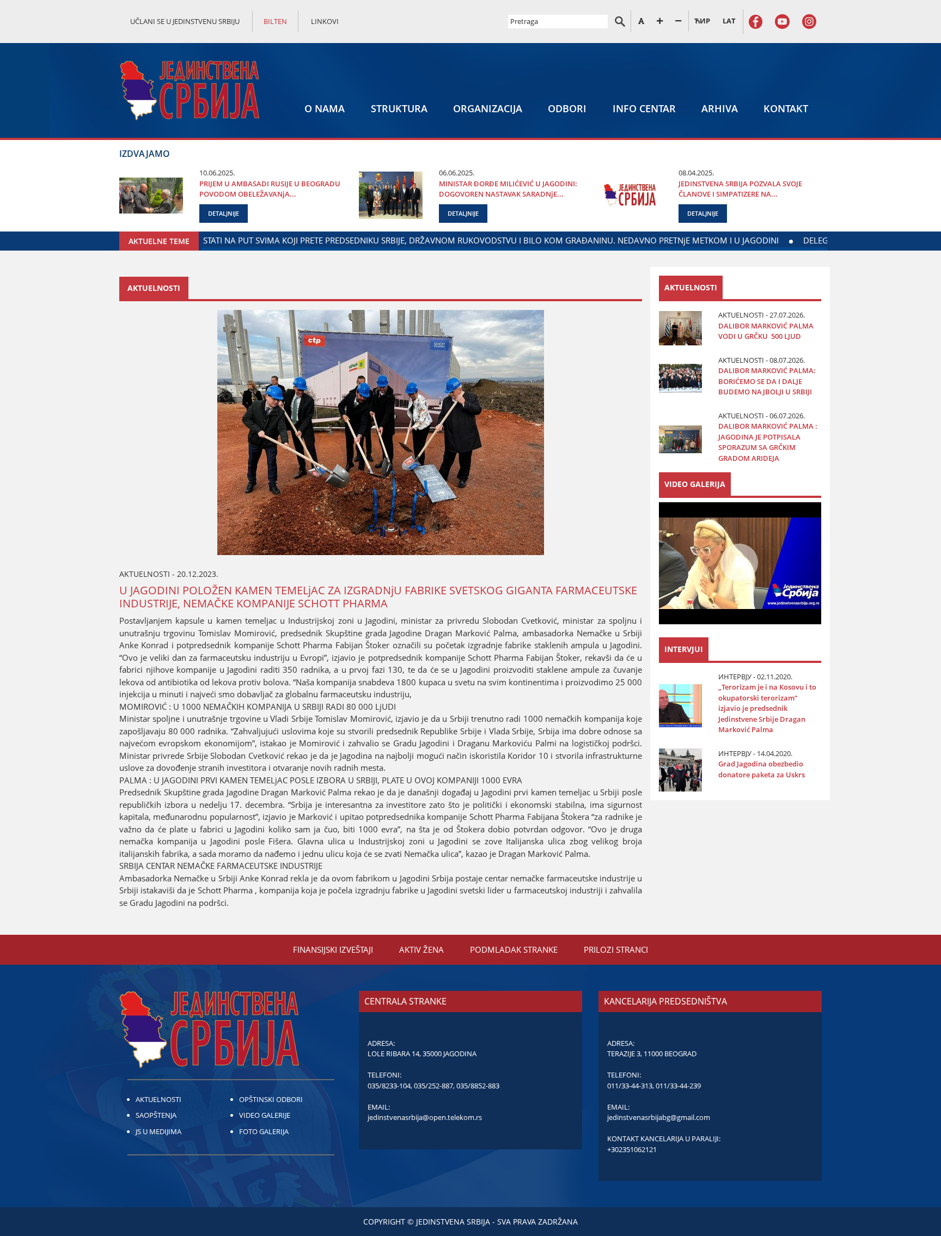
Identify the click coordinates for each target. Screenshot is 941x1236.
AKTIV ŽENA (421, 949)
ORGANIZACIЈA (487, 108)
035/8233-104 (389, 1086)
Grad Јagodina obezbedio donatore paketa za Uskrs (761, 769)
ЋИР (702, 21)
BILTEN (275, 21)
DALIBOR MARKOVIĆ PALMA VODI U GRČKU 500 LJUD (766, 331)
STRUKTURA (399, 108)
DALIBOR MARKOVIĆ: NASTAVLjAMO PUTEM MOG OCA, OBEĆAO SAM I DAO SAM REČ (694, 240)
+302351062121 (632, 1149)
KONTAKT (785, 108)
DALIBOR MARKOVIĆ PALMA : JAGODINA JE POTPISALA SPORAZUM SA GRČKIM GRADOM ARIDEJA (767, 442)
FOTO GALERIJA (264, 1131)
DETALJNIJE (223, 213)
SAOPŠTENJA (156, 1115)
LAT (729, 21)
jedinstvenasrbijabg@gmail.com (658, 1117)
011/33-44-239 (678, 1086)
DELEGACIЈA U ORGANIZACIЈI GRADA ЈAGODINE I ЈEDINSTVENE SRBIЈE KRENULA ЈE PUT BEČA (333, 240)
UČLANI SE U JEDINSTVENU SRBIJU (185, 21)
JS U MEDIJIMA (158, 1131)
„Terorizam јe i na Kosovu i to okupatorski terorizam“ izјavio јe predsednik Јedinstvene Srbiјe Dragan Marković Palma (767, 708)
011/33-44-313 (629, 1086)
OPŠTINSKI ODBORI (271, 1099)
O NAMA (324, 108)
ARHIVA (719, 108)
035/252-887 (433, 1086)
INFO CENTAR (644, 108)
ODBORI (567, 108)
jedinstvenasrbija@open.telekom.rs (425, 1117)
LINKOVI (325, 21)
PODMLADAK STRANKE (514, 949)
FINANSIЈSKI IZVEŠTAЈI (333, 949)
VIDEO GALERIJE (264, 1115)
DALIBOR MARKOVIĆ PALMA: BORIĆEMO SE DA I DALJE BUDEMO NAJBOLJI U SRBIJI (767, 381)
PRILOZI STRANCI (616, 949)
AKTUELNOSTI (158, 1099)
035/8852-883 (477, 1086)
